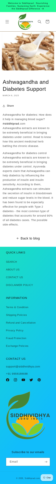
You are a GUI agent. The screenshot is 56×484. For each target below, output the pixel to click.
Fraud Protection (16, 338)
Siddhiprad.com (32, 478)
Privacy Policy (15, 330)
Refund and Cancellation (21, 322)
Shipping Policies (16, 315)
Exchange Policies (17, 346)
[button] (7, 22)
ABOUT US (13, 269)
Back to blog (30, 238)
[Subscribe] (46, 462)
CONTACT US (14, 277)
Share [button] (10, 105)
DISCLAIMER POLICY (19, 285)
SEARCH (11, 261)
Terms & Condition (17, 307)
